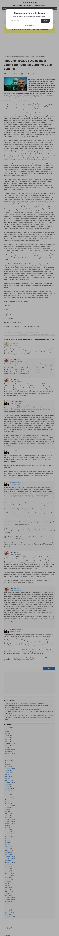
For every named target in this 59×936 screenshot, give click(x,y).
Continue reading (29, 25)
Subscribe (45, 20)
